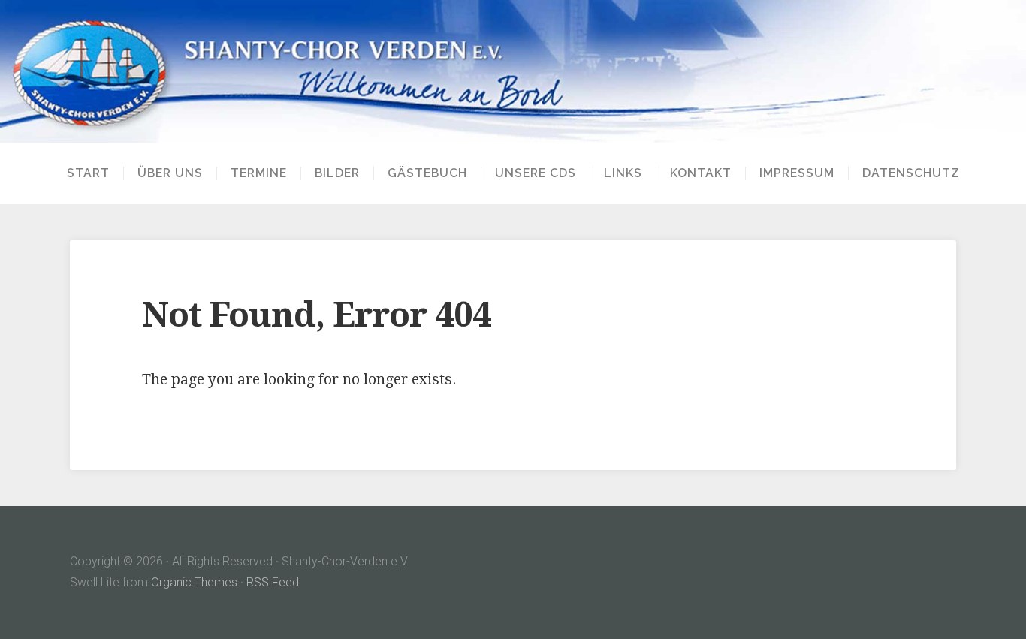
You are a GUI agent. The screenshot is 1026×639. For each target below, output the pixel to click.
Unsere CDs (535, 173)
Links (623, 173)
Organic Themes (194, 582)
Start (88, 173)
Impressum (796, 173)
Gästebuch (427, 173)
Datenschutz (911, 173)
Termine (259, 173)
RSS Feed (272, 582)
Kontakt (701, 173)
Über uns (170, 173)
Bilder (337, 173)
